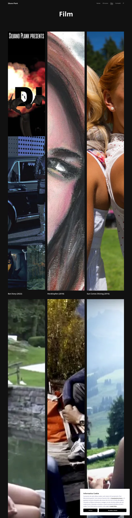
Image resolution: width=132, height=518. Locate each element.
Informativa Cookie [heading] (91, 493)
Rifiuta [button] (90, 510)
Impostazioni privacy (116, 498)
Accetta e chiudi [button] (112, 510)
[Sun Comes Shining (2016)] (105, 161)
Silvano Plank (13, 3)
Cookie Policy (113, 506)
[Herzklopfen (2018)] (65, 161)
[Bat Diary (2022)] (26, 161)
